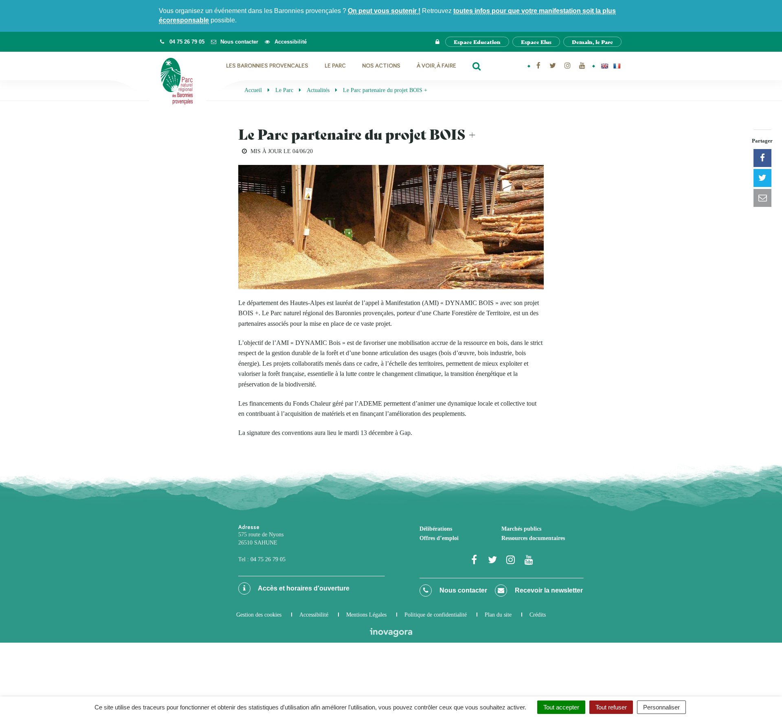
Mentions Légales (366, 615)
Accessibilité (313, 615)
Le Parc (335, 66)
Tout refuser (611, 707)
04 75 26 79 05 (268, 559)
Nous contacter (462, 590)
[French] (616, 66)
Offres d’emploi (439, 538)
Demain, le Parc (592, 42)
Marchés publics (521, 529)
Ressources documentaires (533, 538)
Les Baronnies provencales (267, 66)
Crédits (537, 615)
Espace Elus (536, 42)
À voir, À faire (436, 66)
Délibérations (436, 529)
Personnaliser (661, 707)
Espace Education (477, 42)
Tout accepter (561, 707)
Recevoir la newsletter (548, 590)
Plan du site (498, 615)
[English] (604, 66)
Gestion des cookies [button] (258, 615)
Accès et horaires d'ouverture (303, 588)
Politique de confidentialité (435, 615)
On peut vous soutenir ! (384, 10)
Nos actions (381, 66)
